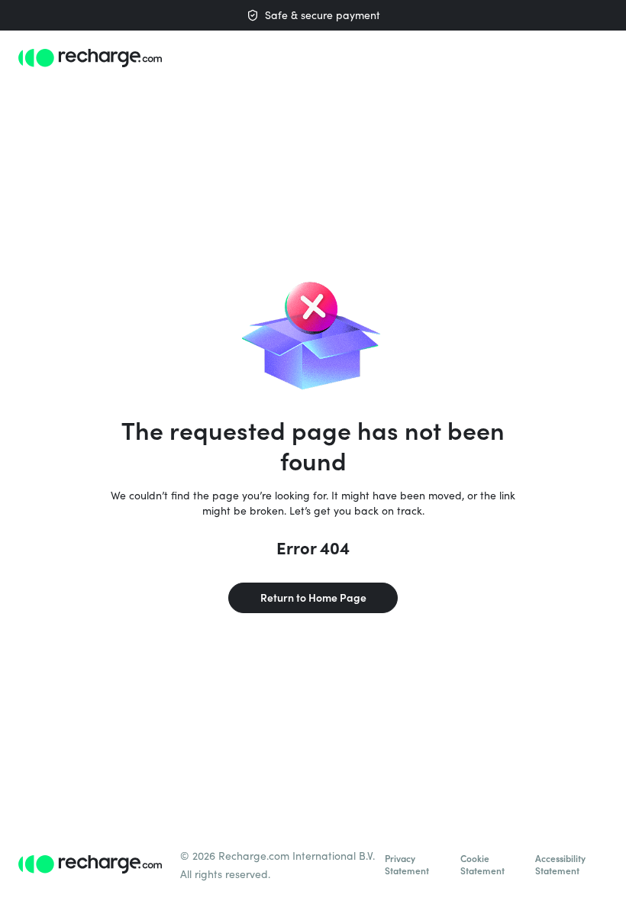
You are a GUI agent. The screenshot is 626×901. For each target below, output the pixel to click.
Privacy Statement (407, 864)
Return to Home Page (313, 597)
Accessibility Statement (560, 864)
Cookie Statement (482, 864)
